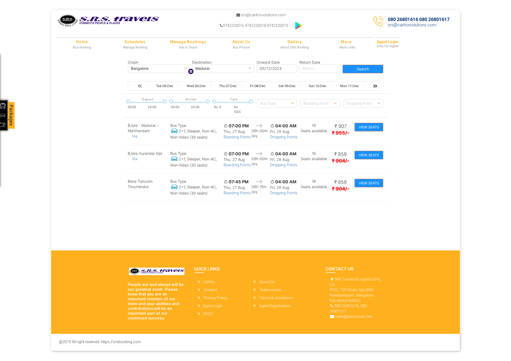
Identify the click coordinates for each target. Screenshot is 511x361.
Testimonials (269, 290)
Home (82, 42)
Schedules (135, 42)
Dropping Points (283, 137)
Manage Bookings (188, 42)
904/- (340, 161)
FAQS (208, 314)
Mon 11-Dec (349, 86)
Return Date (309, 62)
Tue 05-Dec (164, 86)
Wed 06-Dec (196, 86)
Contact (210, 290)
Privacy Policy (215, 298)
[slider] (127, 101)
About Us (241, 42)
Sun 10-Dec (317, 86)
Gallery (294, 42)
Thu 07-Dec (228, 86)
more (346, 42)
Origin (133, 62)
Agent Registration (274, 306)
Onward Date (268, 62)
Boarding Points (237, 137)
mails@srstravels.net (353, 316)
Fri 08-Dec (257, 86)
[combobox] (277, 103)
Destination (202, 62)
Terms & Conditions (275, 298)
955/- (340, 133)
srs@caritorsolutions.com (263, 15)
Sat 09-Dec (287, 86)
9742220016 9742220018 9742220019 (255, 25)
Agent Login (387, 42)
